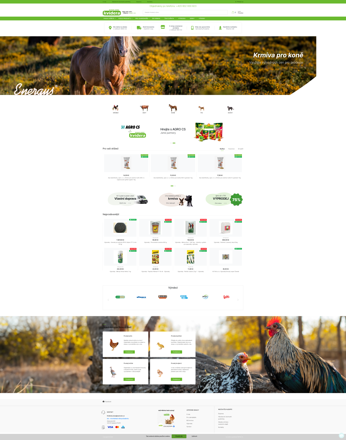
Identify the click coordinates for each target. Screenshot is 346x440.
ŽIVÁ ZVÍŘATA (169, 18)
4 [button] (128, 88)
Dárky (192, 18)
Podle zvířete (109, 18)
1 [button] (121, 88)
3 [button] (125, 88)
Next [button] (238, 300)
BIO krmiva (156, 18)
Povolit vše (179, 436)
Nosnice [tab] (231, 149)
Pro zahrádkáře (141, 18)
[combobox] (185, 12)
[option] (158, 65)
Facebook (108, 401)
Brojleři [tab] (240, 149)
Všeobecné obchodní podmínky (121, 1)
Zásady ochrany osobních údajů (223, 423)
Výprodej (182, 18)
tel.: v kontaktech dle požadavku (118, 418)
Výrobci (202, 18)
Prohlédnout (129, 352)
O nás (104, 1)
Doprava (138, 1)
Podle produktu (124, 18)
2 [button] (123, 88)
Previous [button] (108, 300)
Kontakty (149, 1)
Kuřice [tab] (222, 149)
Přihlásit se (240, 1)
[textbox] (185, 12)
